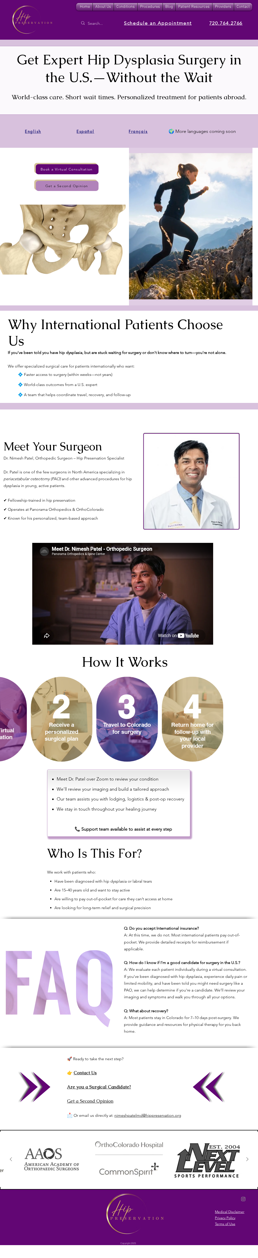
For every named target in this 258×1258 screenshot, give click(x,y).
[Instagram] (243, 1199)
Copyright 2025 (128, 1243)
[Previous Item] (11, 1159)
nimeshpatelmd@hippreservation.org (147, 1115)
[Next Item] (247, 1159)
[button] (125, 7)
